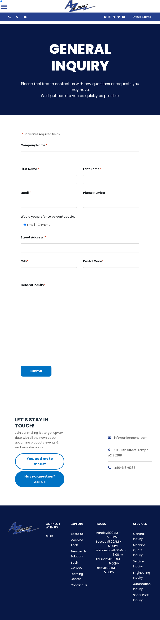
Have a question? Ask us (39, 479)
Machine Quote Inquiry (139, 550)
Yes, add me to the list (40, 461)
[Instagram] (110, 17)
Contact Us (79, 585)
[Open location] (18, 17)
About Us (77, 534)
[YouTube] (123, 17)
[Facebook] (105, 17)
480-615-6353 (124, 468)
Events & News (142, 17)
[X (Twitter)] (118, 17)
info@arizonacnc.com (130, 438)
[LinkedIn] (114, 17)
